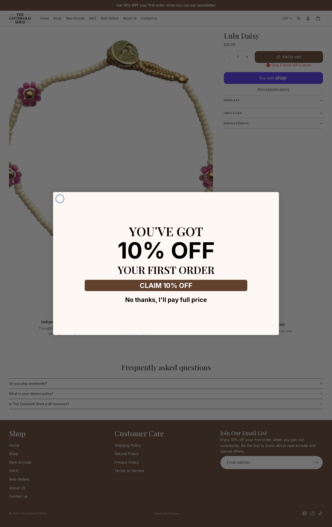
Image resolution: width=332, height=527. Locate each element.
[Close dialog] (60, 199)
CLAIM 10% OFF (166, 285)
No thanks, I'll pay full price (166, 300)
